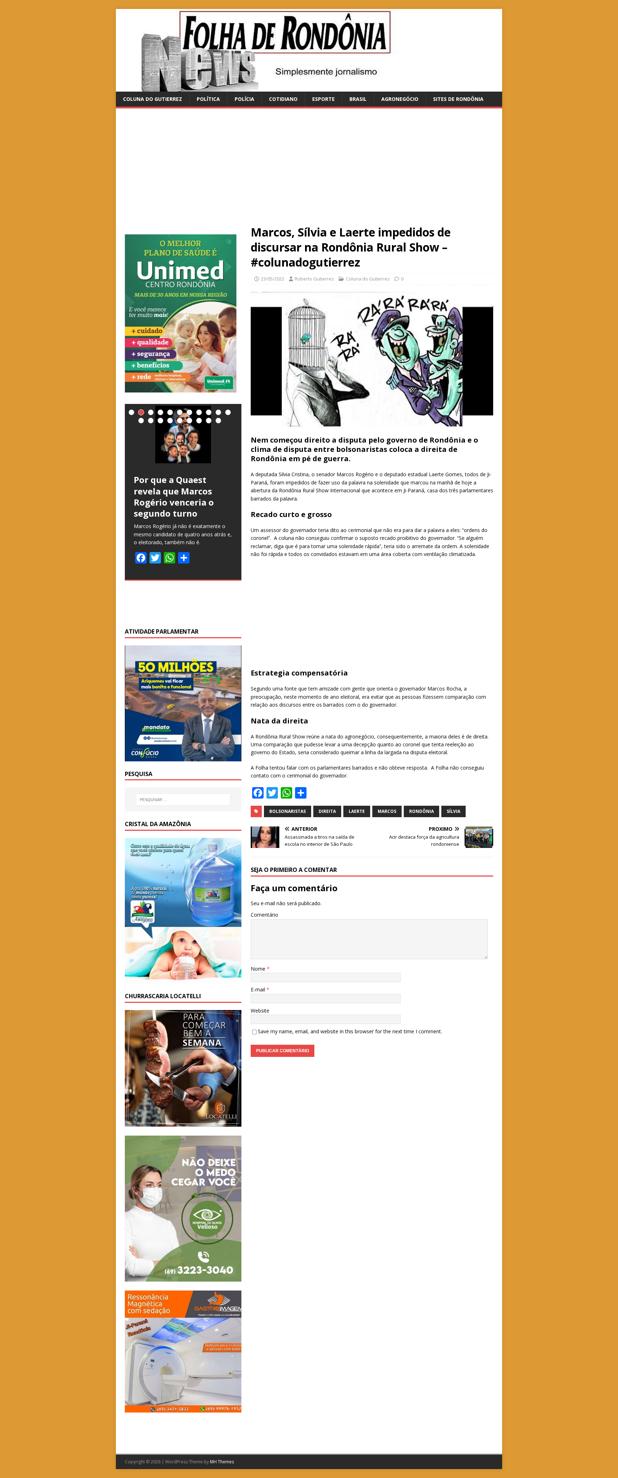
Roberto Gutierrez (314, 278)
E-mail (258, 989)
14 (160, 421)
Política (208, 99)
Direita (327, 811)
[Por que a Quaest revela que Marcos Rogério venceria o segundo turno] (183, 434)
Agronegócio (399, 99)
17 (189, 421)
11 (228, 412)
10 (218, 412)
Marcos (387, 811)
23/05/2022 (272, 278)
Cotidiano (283, 99)
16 (180, 421)
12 (141, 421)
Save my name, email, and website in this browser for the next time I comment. (350, 1031)
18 (199, 421)
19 (209, 421)
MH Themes (222, 1462)
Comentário (264, 914)
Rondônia (421, 811)
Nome (259, 968)
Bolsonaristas (287, 811)
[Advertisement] (309, 171)
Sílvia (453, 811)
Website (260, 1010)
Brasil (358, 99)
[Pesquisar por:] (183, 800)
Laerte (357, 811)
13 (151, 421)
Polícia (244, 99)
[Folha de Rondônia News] (295, 87)
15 (170, 421)
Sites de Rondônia (458, 99)
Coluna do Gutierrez (152, 99)
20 (218, 421)
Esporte (323, 99)
